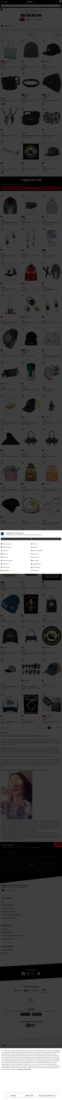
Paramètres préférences (47, 1096)
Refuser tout (29, 1095)
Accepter (13, 1095)
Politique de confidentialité (24, 1069)
